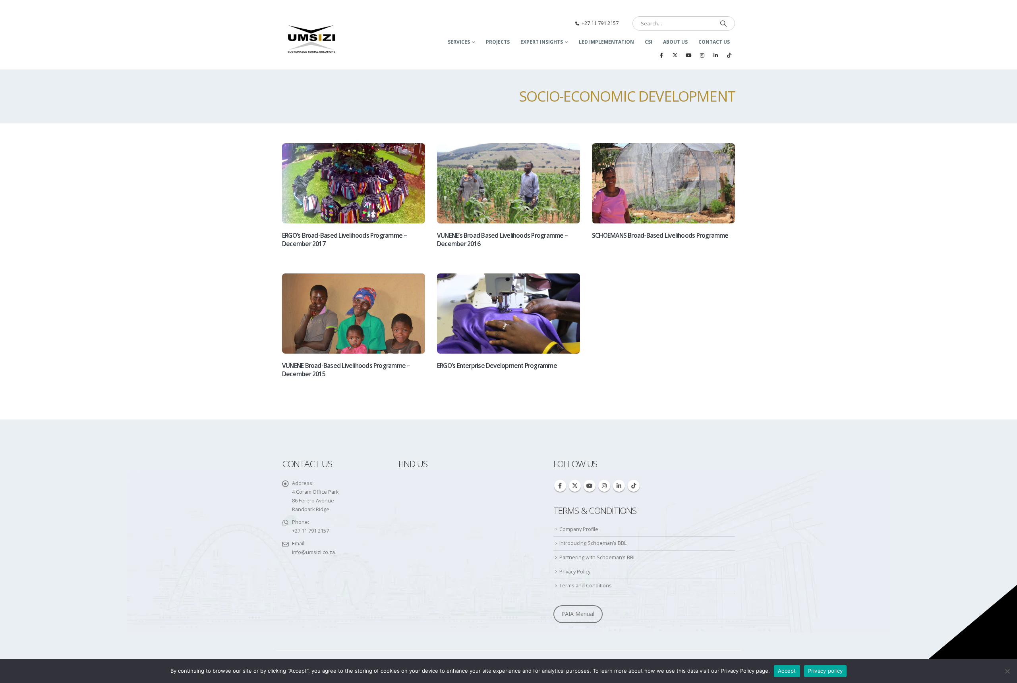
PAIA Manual (577, 614)
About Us (675, 41)
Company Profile (578, 529)
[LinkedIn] (715, 55)
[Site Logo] (312, 39)
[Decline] (1007, 671)
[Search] (723, 23)
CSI (648, 41)
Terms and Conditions (585, 585)
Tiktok (634, 486)
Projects (498, 41)
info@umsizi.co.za (313, 552)
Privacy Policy (574, 571)
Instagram (604, 486)
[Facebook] (661, 55)
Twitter (575, 486)
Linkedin (619, 486)
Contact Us (714, 41)
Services (459, 41)
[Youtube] (688, 55)
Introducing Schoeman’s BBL (592, 543)
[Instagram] (702, 55)
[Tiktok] (729, 55)
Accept (787, 671)
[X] (675, 55)
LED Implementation (606, 41)
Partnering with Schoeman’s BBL (597, 557)
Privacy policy (825, 671)
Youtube (590, 486)
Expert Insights (541, 41)
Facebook (560, 486)
